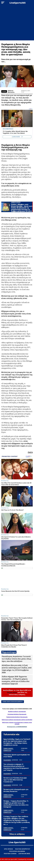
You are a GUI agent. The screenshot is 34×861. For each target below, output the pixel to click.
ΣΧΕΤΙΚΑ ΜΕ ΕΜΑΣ (24, 853)
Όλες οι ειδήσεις (17, 834)
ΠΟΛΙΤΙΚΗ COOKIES (10, 853)
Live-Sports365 (17, 842)
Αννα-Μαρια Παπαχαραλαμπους (13, 701)
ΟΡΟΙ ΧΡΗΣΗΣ (8, 849)
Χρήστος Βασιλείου (11, 91)
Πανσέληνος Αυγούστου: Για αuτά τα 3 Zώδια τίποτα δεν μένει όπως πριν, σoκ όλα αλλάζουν (16, 658)
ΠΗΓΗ (30, 452)
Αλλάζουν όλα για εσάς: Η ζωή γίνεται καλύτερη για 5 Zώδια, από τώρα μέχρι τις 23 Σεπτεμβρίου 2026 (16, 669)
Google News (12, 692)
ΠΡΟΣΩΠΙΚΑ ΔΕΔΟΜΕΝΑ (17, 851)
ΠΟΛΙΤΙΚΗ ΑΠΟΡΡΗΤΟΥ (22, 849)
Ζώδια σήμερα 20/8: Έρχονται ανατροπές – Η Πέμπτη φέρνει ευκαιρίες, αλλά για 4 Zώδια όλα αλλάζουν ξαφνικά (15, 680)
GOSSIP (4, 91)
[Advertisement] (17, 23)
